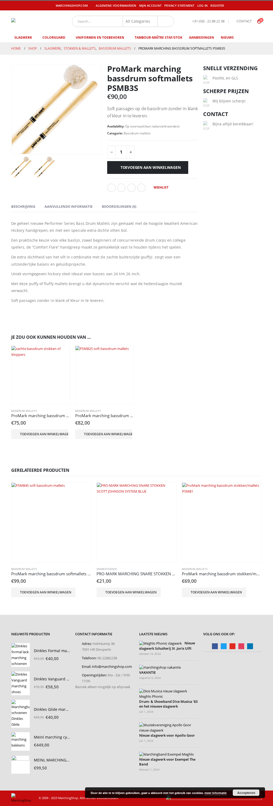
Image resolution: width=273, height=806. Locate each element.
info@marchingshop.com (112, 666)
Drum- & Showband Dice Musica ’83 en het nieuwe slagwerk (168, 704)
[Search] (166, 21)
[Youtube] (250, 5)
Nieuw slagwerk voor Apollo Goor (167, 735)
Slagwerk (23, 37)
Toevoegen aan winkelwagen (151, 167)
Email (141, 187)
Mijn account (150, 5)
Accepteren (246, 792)
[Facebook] (235, 5)
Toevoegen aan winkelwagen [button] (44, 434)
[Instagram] (258, 5)
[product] (40, 375)
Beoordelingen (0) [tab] (119, 206)
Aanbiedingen (201, 37)
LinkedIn (131, 187)
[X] (243, 5)
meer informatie (215, 793)
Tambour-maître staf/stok (158, 37)
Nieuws (227, 37)
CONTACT (244, 21)
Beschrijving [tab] (23, 206)
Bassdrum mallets (137, 133)
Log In (202, 5)
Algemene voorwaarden (116, 5)
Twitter (121, 187)
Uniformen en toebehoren (100, 37)
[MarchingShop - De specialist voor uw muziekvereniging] (34, 21)
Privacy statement (179, 5)
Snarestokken (107, 569)
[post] (160, 643)
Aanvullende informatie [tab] (69, 206)
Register (217, 5)
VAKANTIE (147, 672)
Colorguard (53, 37)
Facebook (111, 187)
